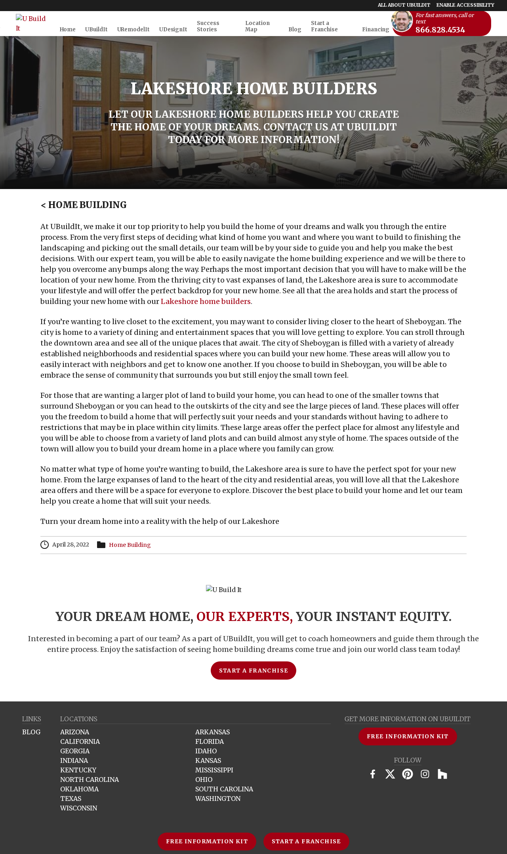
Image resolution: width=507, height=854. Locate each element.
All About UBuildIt (404, 5)
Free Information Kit (207, 841)
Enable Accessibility (465, 5)
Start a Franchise (306, 841)
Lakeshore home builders (206, 301)
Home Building (83, 204)
